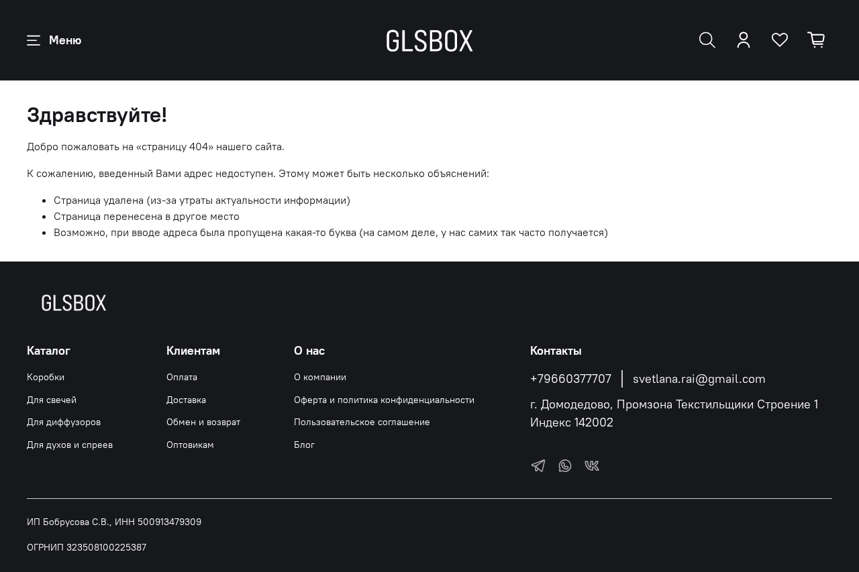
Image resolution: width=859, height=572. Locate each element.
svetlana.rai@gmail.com (699, 378)
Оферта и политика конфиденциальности (384, 400)
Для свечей (52, 400)
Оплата (181, 377)
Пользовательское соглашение (362, 422)
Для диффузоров (64, 422)
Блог (304, 445)
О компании (320, 377)
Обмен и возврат (203, 422)
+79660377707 (570, 378)
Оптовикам (190, 445)
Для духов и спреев (70, 445)
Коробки (45, 377)
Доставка (186, 400)
